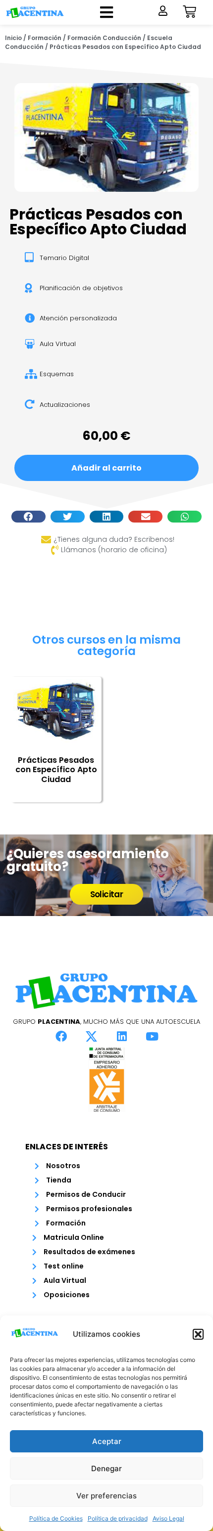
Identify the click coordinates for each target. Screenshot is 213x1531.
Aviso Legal (168, 1518)
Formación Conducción (104, 38)
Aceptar (106, 1441)
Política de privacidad (118, 1518)
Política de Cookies (56, 1518)
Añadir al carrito (106, 468)
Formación (44, 38)
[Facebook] (61, 1036)
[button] (198, 1334)
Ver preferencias (106, 1495)
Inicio (13, 38)
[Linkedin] (121, 1036)
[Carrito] (189, 11)
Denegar (106, 1468)
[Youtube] (152, 1036)
